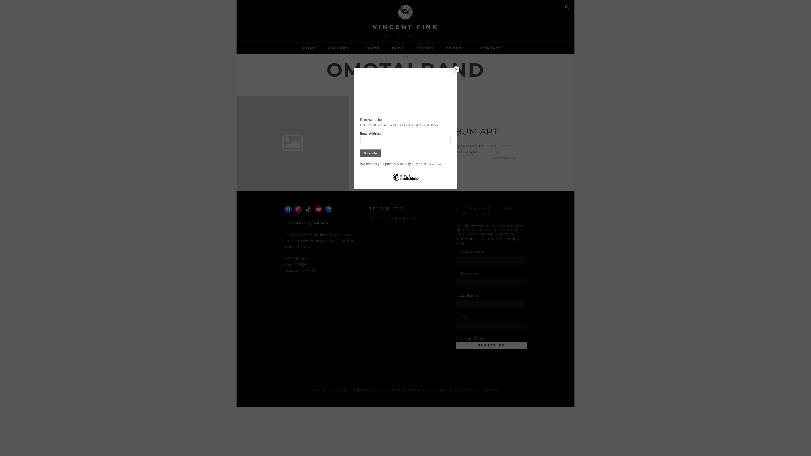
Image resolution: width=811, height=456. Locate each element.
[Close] (456, 69)
